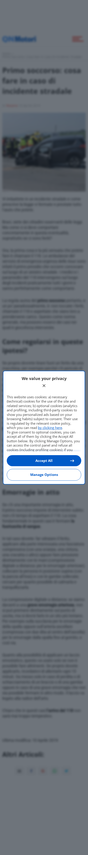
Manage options (44, 474)
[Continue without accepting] (44, 385)
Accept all (44, 460)
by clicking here (50, 427)
